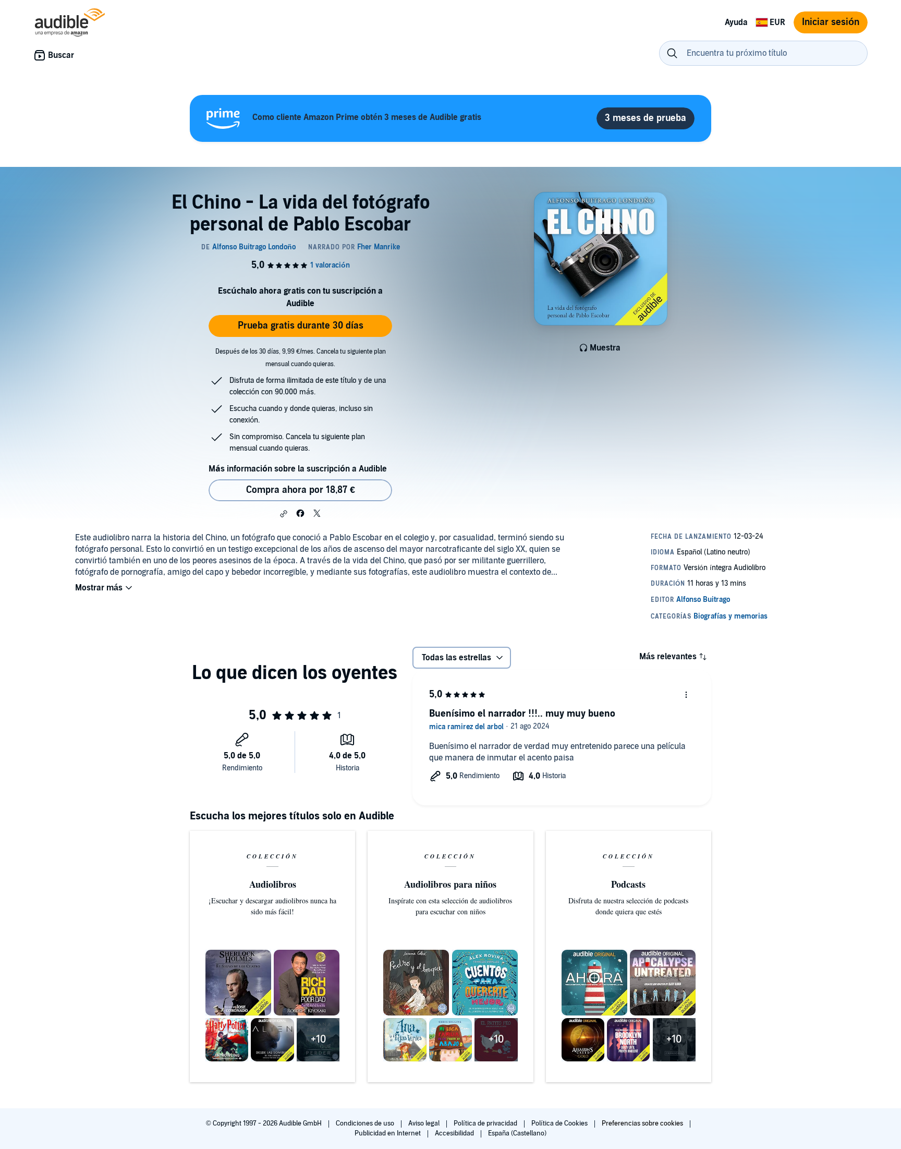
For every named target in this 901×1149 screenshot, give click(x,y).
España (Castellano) (517, 1133)
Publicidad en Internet (388, 1133)
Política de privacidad (486, 1123)
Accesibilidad (455, 1133)
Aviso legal (424, 1123)
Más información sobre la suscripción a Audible (298, 469)
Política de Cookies (560, 1123)
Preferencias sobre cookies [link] (642, 1123)
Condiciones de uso (366, 1123)
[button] (283, 514)
